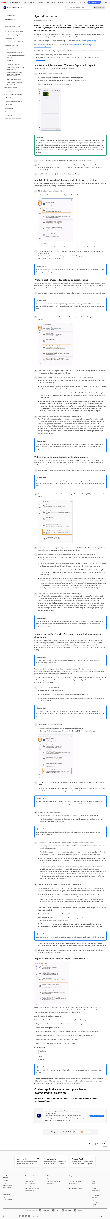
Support (60, 2)
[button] (106, 2)
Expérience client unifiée (30, 1183)
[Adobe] (3, 2)
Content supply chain (29, 1181)
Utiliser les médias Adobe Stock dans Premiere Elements (15, 68)
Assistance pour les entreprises (75, 1188)
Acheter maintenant (94, 2)
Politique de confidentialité (73, 1216)
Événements (94, 1186)
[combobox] (78, 8)
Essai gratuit (82, 2)
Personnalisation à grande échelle (32, 1179)
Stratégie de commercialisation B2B (32, 1188)
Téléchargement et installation (75, 1181)
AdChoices (105, 1216)
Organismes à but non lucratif (53, 1181)
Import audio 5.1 (10, 60)
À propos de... (94, 1181)
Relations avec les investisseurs (98, 1193)
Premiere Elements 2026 (29, 2)
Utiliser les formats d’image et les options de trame (14, 83)
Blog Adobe (94, 1204)
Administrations (50, 1183)
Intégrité (93, 1200)
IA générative (5, 1180)
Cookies (92, 1216)
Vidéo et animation (7, 1187)
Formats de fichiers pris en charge (85, 41)
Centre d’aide (72, 1179)
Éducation (49, 1179)
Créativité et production (30, 1186)
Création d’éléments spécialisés (14, 79)
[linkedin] (29, 1216)
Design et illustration (7, 1185)
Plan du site (97, 1216)
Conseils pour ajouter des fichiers (14, 52)
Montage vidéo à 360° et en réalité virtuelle (14, 42)
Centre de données (96, 1197)
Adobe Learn (72, 1186)
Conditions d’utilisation (85, 1216)
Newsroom (94, 1188)
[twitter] (26, 1216)
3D (3, 1192)
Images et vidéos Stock (7, 1197)
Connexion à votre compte (97, 1179)
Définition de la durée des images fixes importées (16, 56)
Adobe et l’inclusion (96, 1202)
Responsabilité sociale (96, 1190)
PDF (3, 1190)
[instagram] (23, 1216)
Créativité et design (13, 2)
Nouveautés (41, 2)
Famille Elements (70, 2)
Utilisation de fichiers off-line (13, 64)
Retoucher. (7, 23)
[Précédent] (52, 1145)
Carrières (93, 1183)
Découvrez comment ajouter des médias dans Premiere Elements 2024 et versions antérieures (66, 1099)
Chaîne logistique (95, 1195)
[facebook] (20, 1216)
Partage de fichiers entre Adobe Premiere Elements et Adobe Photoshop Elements (14, 74)
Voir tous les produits (7, 1199)
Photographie (5, 1183)
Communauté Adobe (73, 1183)
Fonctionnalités (51, 2)
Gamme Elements (6, 1194)
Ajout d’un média (11, 48)
